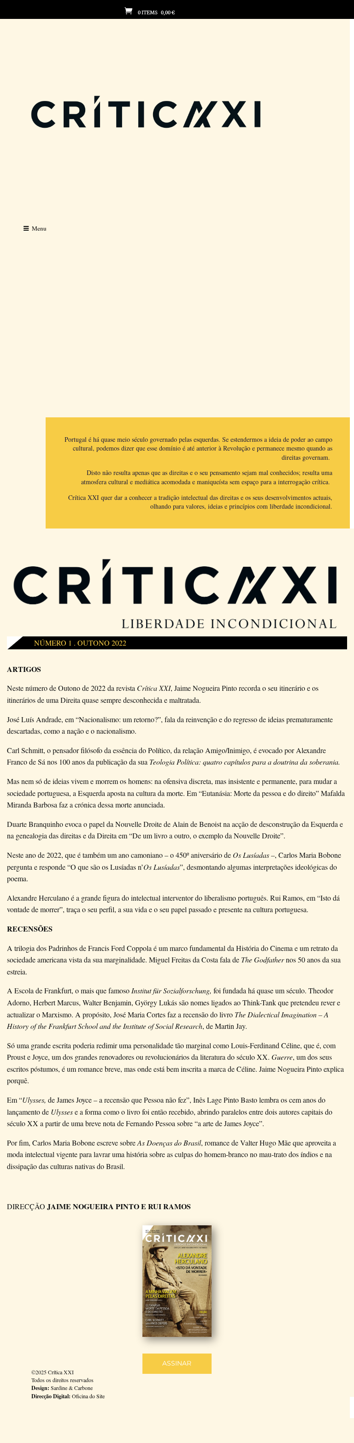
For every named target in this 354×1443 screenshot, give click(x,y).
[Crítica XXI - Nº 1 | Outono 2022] (177, 1334)
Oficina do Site (88, 1396)
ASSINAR (176, 1363)
